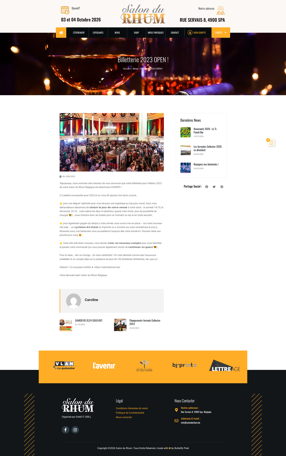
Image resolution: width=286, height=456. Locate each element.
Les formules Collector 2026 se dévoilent (208, 148)
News (135, 68)
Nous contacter (124, 417)
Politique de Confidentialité (130, 412)
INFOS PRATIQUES (156, 32)
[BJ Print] (164, 358)
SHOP (136, 32)
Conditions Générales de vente (132, 408)
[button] (206, 187)
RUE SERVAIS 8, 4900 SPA (202, 19)
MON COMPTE (200, 32)
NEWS (117, 32)
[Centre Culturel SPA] (124, 358)
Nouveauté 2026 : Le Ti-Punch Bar (205, 130)
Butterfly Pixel (181, 448)
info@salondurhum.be (190, 422)
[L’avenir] (83, 358)
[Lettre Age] (204, 359)
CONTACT (175, 32)
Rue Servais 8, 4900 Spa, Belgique (196, 412)
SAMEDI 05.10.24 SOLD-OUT (88, 320)
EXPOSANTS (98, 32)
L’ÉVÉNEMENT (79, 32)
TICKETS (218, 32)
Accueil (127, 68)
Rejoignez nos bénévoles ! (206, 164)
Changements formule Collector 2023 (144, 322)
